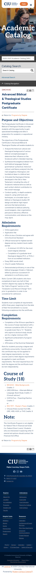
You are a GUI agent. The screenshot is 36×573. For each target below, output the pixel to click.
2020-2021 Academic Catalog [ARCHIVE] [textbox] (18, 58)
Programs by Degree (19, 115)
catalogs (7, 567)
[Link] (11, 3)
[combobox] (18, 58)
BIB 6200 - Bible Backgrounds (18, 385)
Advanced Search (8, 77)
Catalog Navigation (11, 84)
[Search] (32, 70)
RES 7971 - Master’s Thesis (17, 406)
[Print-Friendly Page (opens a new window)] (30, 90)
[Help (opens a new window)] (33, 90)
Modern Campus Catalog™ (22, 572)
